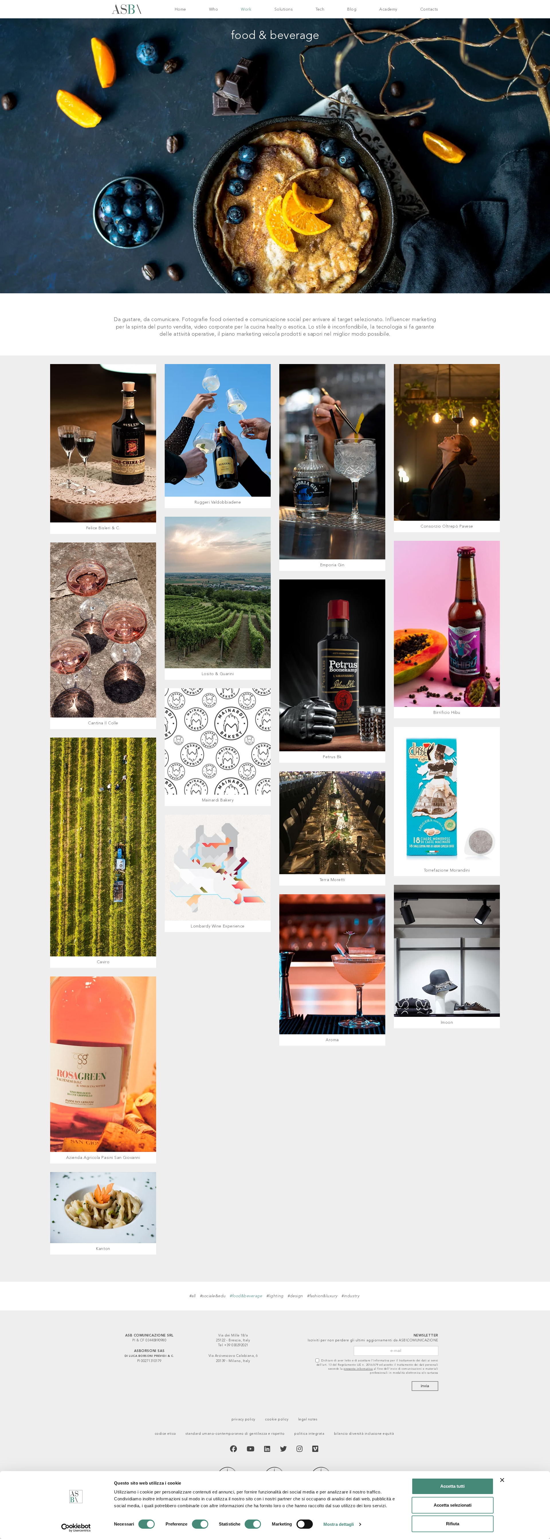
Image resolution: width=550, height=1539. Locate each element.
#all (192, 1296)
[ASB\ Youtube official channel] (251, 1449)
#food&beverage (246, 1296)
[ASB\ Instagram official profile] (299, 1449)
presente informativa (358, 1368)
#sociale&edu (213, 1296)
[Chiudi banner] (502, 1480)
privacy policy (243, 1419)
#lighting (275, 1296)
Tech (320, 9)
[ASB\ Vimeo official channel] (315, 1449)
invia (425, 1386)
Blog (351, 9)
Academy (388, 9)
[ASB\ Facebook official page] (233, 1449)
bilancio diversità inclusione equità (364, 1434)
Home (180, 9)
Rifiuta (452, 1523)
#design (295, 1296)
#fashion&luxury (322, 1296)
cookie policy (276, 1419)
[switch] (200, 1524)
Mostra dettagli (338, 1524)
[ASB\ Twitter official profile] (283, 1449)
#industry (350, 1296)
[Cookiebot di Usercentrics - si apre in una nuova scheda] (76, 1528)
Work (246, 9)
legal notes (307, 1419)
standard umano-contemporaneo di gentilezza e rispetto (235, 1434)
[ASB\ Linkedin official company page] (267, 1449)
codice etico (165, 1434)
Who (213, 9)
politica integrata (309, 1434)
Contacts (429, 9)
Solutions (283, 9)
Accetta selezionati (453, 1505)
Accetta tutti (452, 1486)
